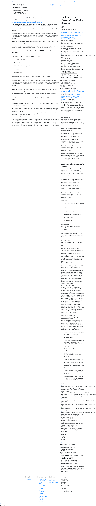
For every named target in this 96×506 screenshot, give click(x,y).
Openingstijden (43, 496)
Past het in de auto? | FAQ (36, 22)
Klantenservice (42, 479)
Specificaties (26, 22)
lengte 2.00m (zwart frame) (71, 96)
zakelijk (61, 1)
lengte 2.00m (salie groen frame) (73, 91)
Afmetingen (20, 22)
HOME (50, 6)
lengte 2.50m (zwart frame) (71, 38)
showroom (62, 6)
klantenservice (56, 6)
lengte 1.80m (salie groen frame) (69, 31)
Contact (41, 501)
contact (67, 6)
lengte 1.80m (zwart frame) (68, 35)
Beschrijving (15, 22)
